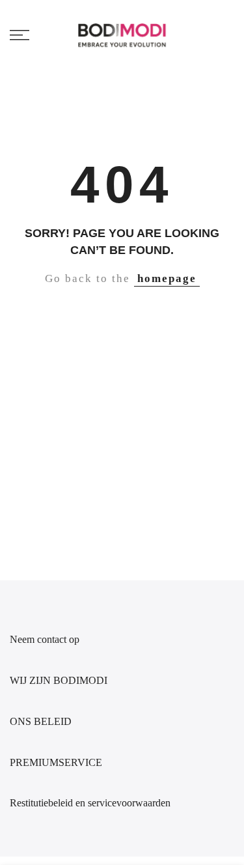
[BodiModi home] (122, 35)
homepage (167, 278)
